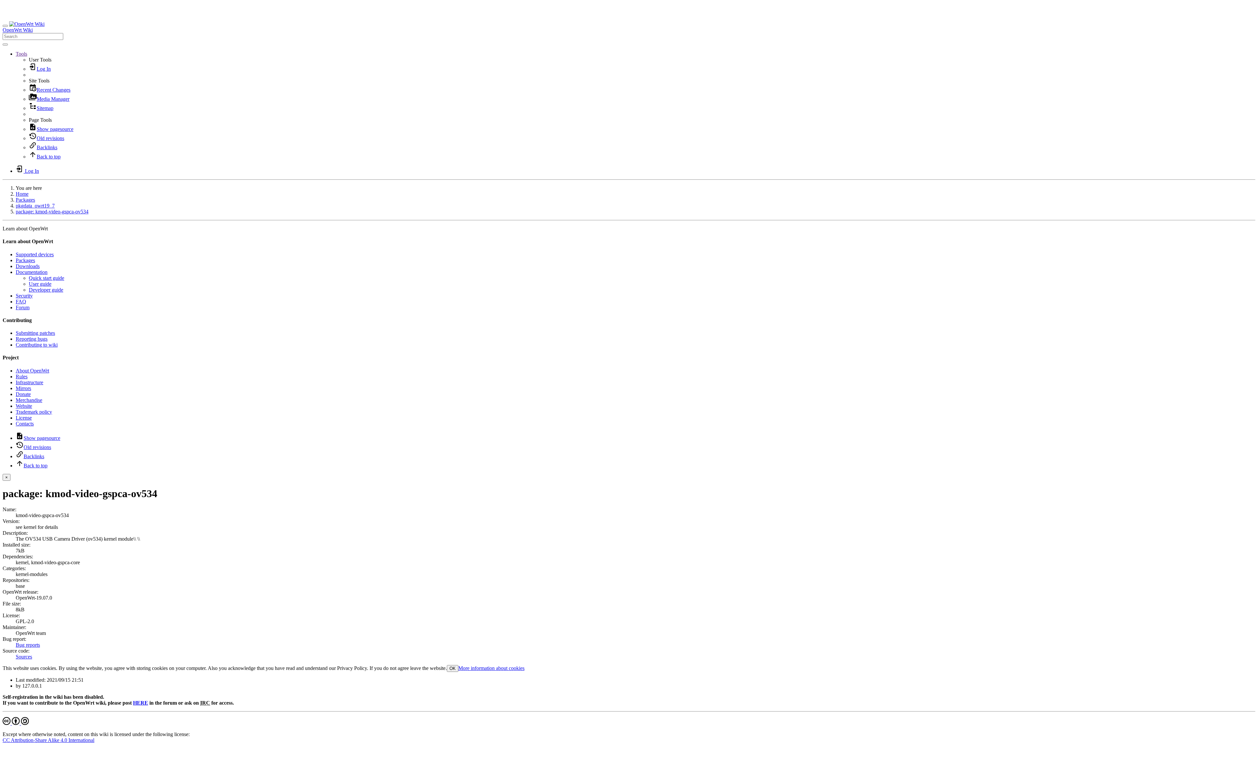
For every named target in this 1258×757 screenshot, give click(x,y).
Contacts (25, 423)
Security (24, 295)
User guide (40, 284)
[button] (21, 54)
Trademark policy (34, 412)
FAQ (21, 301)
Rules (22, 376)
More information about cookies (491, 668)
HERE (140, 703)
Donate (23, 394)
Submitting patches (35, 333)
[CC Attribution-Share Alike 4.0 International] (16, 723)
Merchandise (29, 400)
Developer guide (46, 290)
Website (24, 406)
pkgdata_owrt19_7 (35, 205)
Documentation (32, 272)
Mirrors (23, 388)
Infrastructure (29, 382)
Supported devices (35, 254)
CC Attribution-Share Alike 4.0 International (48, 740)
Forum (22, 307)
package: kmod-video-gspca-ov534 (52, 211)
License (24, 418)
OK (452, 668)
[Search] (5, 44)
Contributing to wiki (37, 345)
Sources (24, 656)
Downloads (28, 266)
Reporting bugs (32, 339)
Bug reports (28, 645)
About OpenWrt (32, 370)
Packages (25, 200)
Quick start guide (46, 278)
